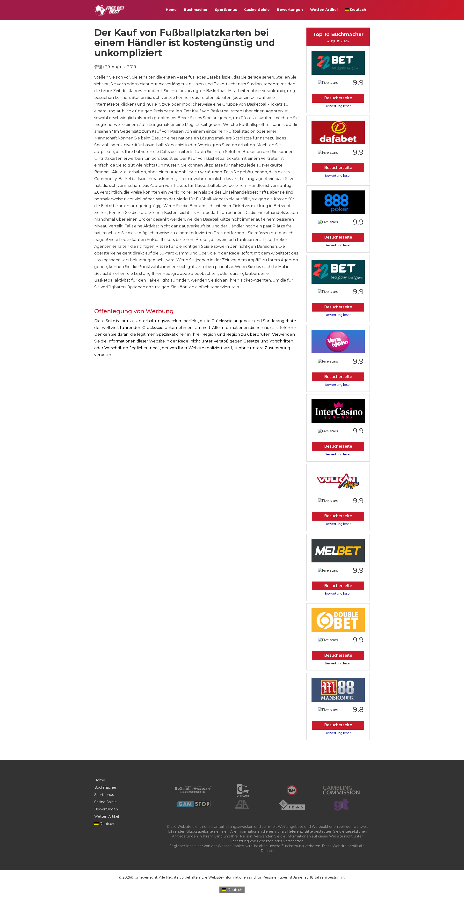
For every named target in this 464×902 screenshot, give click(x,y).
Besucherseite (338, 98)
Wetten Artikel (324, 9)
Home (171, 9)
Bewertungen (290, 9)
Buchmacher (196, 9)
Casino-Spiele (257, 9)
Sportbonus (226, 9)
